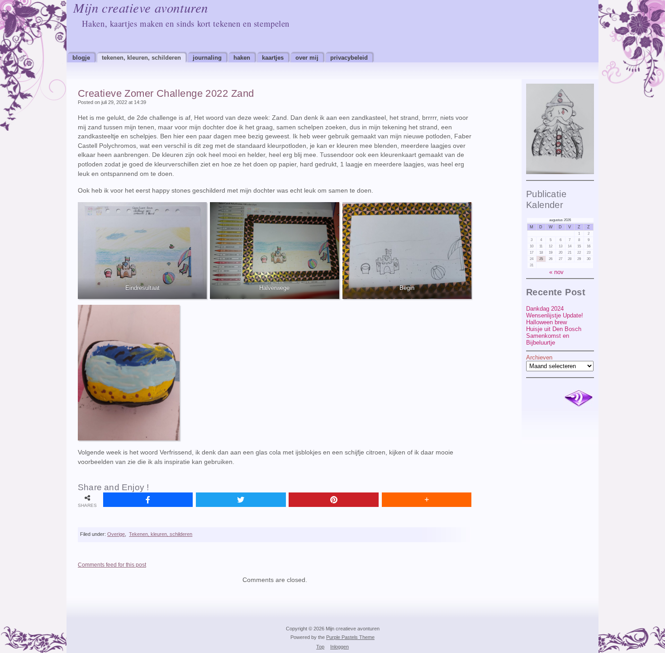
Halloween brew (546, 322)
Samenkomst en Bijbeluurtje (547, 339)
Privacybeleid (349, 57)
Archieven (539, 357)
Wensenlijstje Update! (554, 315)
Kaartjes (273, 57)
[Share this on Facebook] (148, 499)
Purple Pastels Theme (350, 637)
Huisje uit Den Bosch (553, 329)
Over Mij (306, 57)
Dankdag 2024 (545, 308)
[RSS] (578, 399)
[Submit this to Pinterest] (333, 499)
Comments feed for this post (112, 565)
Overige (116, 534)
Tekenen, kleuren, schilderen (141, 57)
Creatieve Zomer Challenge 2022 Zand (166, 93)
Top (320, 646)
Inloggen (339, 646)
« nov (556, 272)
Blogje (81, 57)
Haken (241, 57)
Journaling (207, 57)
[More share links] (426, 499)
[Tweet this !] (240, 499)
